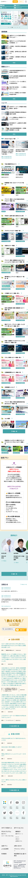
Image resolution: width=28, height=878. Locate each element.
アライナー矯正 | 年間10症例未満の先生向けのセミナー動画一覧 (15, 402)
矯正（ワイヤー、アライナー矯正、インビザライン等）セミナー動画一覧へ (15, 325)
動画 (3, 5)
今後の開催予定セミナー (11, 164)
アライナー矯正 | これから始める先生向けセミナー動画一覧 (14, 200)
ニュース (4, 8)
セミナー (18, 5)
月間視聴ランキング (10, 387)
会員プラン (4, 846)
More (4, 561)
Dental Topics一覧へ (10, 138)
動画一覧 (15, 431)
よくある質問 (4, 849)
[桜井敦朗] (19, 545)
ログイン (21, 1)
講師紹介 (18, 831)
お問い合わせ (18, 846)
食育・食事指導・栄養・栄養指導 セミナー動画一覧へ (15, 308)
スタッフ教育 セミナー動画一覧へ (13, 357)
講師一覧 (15, 574)
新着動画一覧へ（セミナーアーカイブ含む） (14, 183)
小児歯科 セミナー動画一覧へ (12, 293)
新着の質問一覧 (15, 790)
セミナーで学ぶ (4, 836)
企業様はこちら (18, 841)
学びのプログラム (6, 831)
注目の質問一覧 (15, 726)
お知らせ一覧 (24, 584)
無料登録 (15, 1)
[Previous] (2, 18)
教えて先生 (11, 836)
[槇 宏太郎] (6, 545)
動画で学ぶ (3, 833)
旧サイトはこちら (18, 828)
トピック (17, 837)
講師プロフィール (19, 833)
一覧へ (14, 63)
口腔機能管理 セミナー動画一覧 (13, 372)
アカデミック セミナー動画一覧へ (13, 230)
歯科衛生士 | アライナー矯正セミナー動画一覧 (14, 277)
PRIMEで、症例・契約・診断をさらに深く (14, 216)
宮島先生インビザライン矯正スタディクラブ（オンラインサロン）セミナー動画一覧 (14, 442)
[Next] (25, 18)
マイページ (19, 8)
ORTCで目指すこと (6, 828)
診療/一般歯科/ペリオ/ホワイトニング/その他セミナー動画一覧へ (15, 341)
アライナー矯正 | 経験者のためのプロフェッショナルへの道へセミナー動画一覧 (14, 261)
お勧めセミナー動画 (10, 245)
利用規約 (4, 854)
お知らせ (17, 839)
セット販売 (7, 418)
